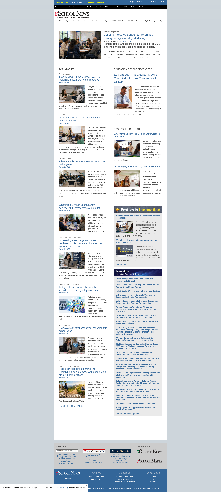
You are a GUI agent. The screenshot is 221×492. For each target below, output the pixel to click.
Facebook (153, 477)
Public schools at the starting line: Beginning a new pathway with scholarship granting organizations (82, 371)
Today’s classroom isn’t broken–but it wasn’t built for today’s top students (79, 289)
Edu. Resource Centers (77, 7)
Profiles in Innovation (146, 7)
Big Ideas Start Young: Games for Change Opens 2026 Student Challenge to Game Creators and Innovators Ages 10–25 (137, 346)
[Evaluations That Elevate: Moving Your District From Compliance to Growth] (123, 107)
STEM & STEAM (117, 21)
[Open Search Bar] (161, 21)
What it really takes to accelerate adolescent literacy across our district (79, 206)
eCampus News (77, 2)
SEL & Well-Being (134, 21)
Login (132, 2)
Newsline (99, 7)
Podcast (133, 7)
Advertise (67, 478)
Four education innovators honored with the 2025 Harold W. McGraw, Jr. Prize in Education (137, 359)
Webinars (90, 7)
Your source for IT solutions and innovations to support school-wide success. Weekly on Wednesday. (94, 458)
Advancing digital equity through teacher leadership (137, 166)
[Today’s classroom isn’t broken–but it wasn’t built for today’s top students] (72, 312)
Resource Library (61, 7)
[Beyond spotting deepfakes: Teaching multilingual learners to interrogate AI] (72, 101)
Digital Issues (109, 7)
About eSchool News (96, 477)
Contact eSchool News (124, 477)
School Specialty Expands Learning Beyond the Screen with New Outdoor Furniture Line (137, 302)
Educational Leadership (99, 21)
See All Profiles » (123, 265)
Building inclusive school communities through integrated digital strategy (128, 36)
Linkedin (153, 482)
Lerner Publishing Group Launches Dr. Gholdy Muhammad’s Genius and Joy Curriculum (136, 316)
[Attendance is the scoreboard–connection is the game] (72, 186)
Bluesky (139, 2)
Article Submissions (125, 479)
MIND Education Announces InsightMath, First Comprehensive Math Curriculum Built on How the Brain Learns (138, 397)
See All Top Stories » (72, 405)
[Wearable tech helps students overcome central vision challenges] (124, 256)
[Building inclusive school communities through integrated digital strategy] (80, 57)
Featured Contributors (96, 2)
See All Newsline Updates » (128, 414)
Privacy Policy (96, 479)
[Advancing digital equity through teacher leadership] (127, 186)
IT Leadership (63, 21)
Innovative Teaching (79, 21)
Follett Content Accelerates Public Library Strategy (138, 291)
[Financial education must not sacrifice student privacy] (72, 142)
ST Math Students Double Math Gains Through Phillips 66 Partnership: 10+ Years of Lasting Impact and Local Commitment (136, 367)
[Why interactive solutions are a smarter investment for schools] (127, 156)
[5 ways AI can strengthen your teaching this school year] (72, 353)
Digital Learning (150, 21)
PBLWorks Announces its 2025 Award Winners (136, 404)
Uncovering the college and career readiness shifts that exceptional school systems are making (80, 243)
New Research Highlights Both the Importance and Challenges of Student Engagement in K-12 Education (138, 375)
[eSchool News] (72, 14)
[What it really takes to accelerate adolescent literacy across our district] (72, 230)
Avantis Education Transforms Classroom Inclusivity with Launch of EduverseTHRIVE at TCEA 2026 (136, 309)
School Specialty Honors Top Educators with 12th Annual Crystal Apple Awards (137, 286)
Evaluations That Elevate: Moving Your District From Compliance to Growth (136, 78)
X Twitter (153, 479)
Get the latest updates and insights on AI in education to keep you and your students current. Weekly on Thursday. (120, 458)
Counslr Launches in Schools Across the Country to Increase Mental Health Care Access (137, 390)
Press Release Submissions (125, 482)
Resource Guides (122, 7)
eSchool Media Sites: (62, 2)
